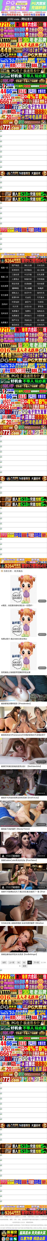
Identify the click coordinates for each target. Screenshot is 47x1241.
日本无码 (40, 265)
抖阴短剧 (28, 325)
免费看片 (15, 311)
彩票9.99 (15, 297)
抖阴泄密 (40, 316)
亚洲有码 (15, 270)
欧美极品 (28, 270)
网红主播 (28, 265)
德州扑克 (40, 293)
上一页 (11, 962)
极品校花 (15, 325)
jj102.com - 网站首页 (20, 19)
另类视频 (40, 279)
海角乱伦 (40, 311)
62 (24, 962)
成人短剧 (40, 320)
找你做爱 (40, 284)
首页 (4, 962)
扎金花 (28, 297)
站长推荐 (4, 286)
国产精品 (15, 265)
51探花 (41, 302)
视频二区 (4, 277)
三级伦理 (15, 275)
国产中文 (15, 320)
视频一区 (4, 268)
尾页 (24, 966)
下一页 (36, 962)
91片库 (15, 306)
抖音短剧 (15, 302)
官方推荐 (4, 295)
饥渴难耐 (28, 284)
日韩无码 (40, 325)
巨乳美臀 (40, 275)
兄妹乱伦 (28, 320)
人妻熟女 (15, 279)
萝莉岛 (40, 306)
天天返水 (40, 297)
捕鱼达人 (15, 293)
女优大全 (28, 306)
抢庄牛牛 (28, 293)
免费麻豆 (15, 316)
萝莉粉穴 (28, 316)
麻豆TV (28, 302)
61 (19, 962)
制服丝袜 (28, 279)
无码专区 (4, 313)
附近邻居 (15, 284)
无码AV (5, 304)
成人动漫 (40, 270)
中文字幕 (28, 275)
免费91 (28, 311)
